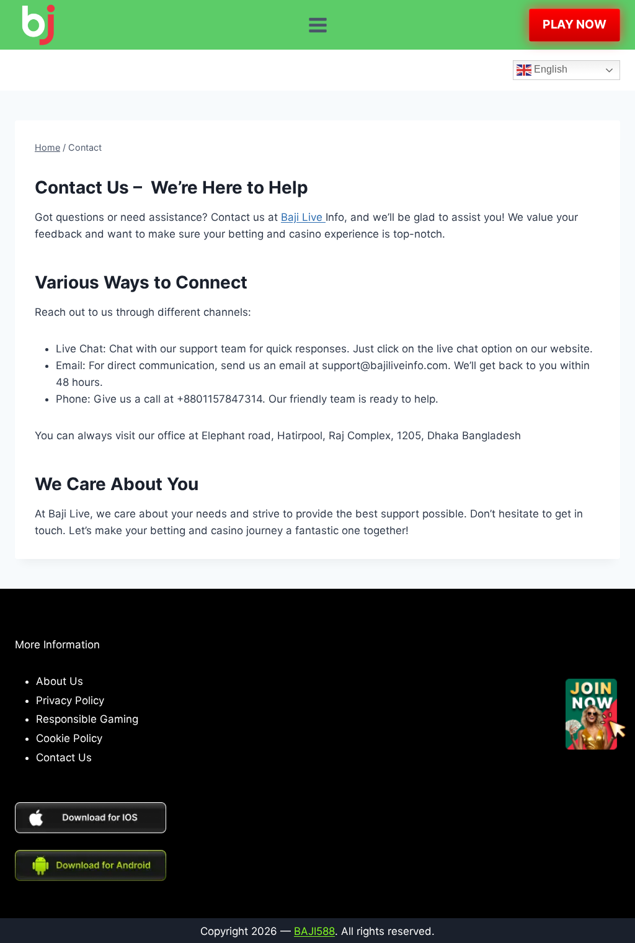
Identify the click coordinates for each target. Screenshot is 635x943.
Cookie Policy (69, 738)
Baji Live (303, 217)
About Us (59, 681)
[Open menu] (317, 24)
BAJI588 (314, 931)
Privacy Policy (70, 700)
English (549, 69)
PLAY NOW (574, 23)
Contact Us (64, 757)
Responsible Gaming (87, 719)
